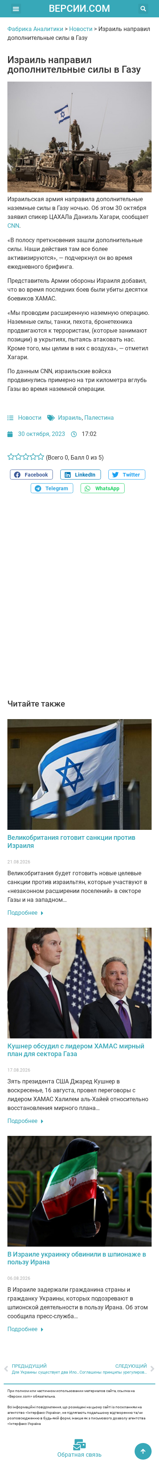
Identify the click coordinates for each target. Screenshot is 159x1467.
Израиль (70, 417)
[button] (16, 9)
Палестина (99, 417)
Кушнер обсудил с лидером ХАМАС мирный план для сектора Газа (75, 1050)
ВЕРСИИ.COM (79, 8)
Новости (80, 28)
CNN (13, 225)
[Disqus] (79, 600)
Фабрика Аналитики (35, 28)
